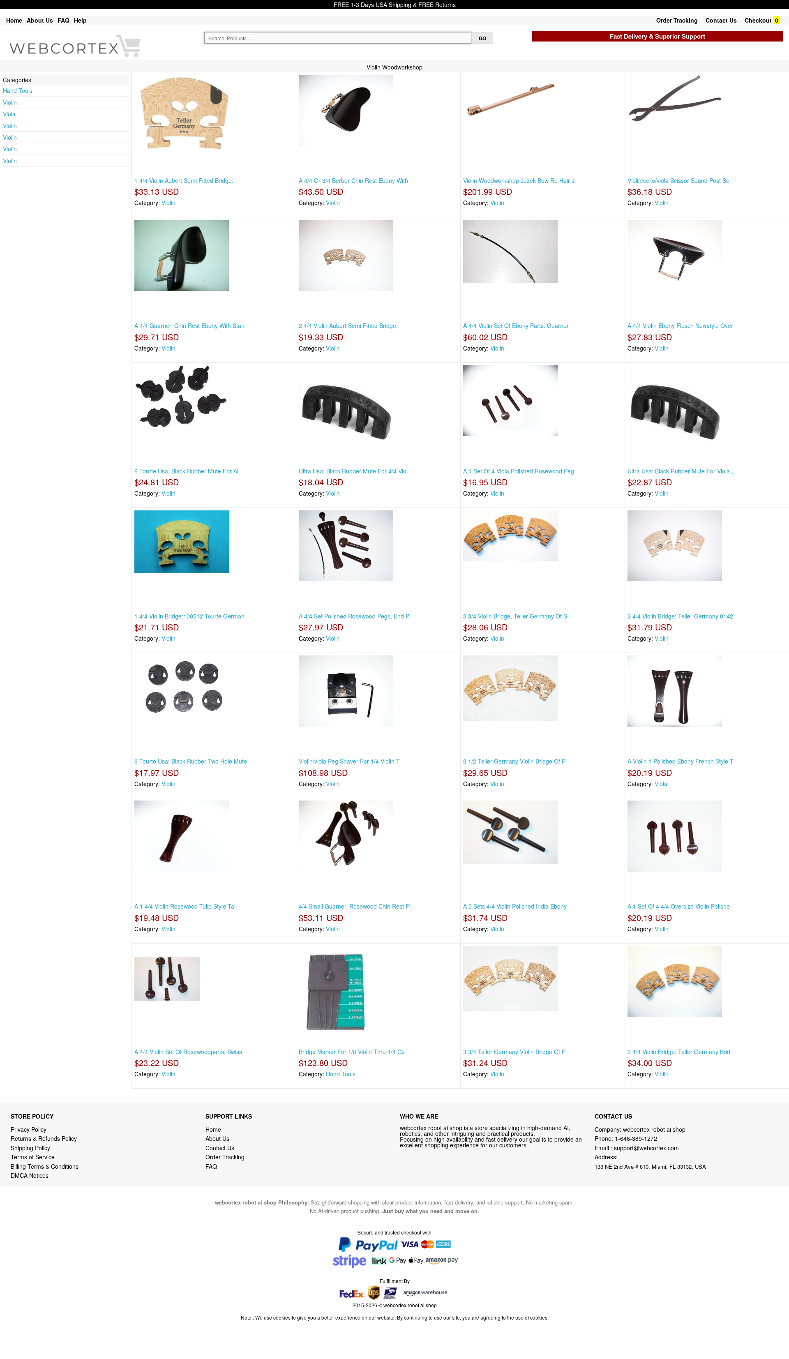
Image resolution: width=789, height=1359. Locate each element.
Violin (10, 102)
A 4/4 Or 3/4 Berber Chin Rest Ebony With (353, 180)
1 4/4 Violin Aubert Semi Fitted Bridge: (183, 180)
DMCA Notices (29, 1175)
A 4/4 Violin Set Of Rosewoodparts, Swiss (188, 1052)
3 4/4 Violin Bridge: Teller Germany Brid (679, 1052)
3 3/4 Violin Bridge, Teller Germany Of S (515, 616)
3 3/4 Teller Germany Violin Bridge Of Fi (515, 1052)
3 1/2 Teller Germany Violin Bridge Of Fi (515, 761)
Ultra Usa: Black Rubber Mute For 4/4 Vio (352, 471)
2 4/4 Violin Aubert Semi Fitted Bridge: (348, 325)
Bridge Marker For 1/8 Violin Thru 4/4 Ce (352, 1052)
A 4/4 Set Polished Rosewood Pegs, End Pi (355, 616)
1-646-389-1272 (636, 1138)
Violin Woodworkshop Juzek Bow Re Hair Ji (519, 180)
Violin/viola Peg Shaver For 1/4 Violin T (349, 761)
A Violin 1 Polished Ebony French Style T (681, 761)
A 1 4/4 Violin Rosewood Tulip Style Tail (185, 906)
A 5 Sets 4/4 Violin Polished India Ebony (515, 906)
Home (14, 20)
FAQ (63, 20)
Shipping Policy (31, 1148)
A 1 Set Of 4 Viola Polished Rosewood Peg (518, 471)
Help (80, 20)
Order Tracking (677, 20)
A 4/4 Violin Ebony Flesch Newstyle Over (680, 325)
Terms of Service (33, 1157)
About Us (40, 20)
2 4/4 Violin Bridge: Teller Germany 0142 (680, 616)
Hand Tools (17, 90)
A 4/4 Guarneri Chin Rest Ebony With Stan (189, 325)
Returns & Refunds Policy (44, 1138)
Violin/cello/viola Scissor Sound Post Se (678, 180)
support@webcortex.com (646, 1148)
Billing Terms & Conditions (44, 1166)
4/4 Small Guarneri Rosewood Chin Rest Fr (355, 906)
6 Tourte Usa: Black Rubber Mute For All (187, 471)
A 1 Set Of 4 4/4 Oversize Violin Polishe (679, 906)
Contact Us (721, 20)
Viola (9, 114)
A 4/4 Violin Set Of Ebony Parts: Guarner (516, 325)
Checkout (758, 20)
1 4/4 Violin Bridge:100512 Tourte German (189, 616)
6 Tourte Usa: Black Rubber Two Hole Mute (190, 761)
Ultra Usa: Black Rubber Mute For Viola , (680, 471)
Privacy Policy (28, 1129)
